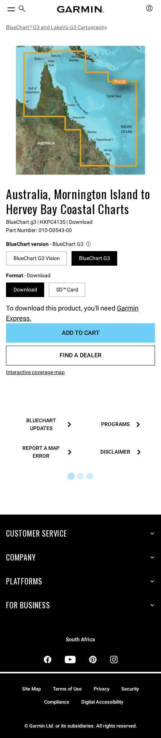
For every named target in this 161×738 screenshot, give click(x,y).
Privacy (101, 689)
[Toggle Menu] (4, 7)
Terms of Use (67, 689)
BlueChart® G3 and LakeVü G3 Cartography (56, 27)
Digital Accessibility (102, 702)
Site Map (31, 689)
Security (130, 689)
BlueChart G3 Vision (36, 258)
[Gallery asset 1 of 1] (80, 110)
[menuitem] (22, 9)
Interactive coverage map (35, 372)
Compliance (56, 702)
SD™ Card (67, 290)
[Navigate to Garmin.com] (80, 9)
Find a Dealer (80, 355)
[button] (49, 244)
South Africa (80, 639)
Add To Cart (81, 332)
